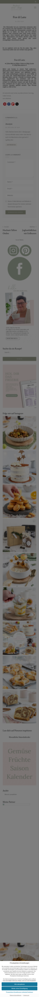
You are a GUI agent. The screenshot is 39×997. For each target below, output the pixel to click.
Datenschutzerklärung (15, 995)
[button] (19, 984)
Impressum (26, 995)
